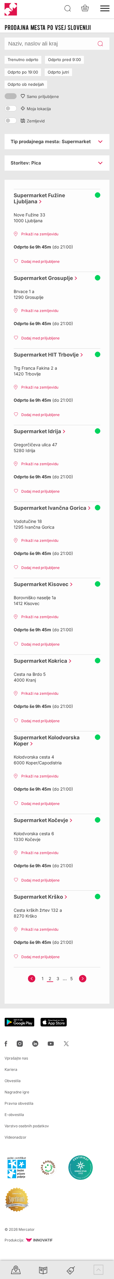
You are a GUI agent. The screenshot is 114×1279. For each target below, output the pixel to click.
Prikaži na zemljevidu (39, 234)
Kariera (11, 1069)
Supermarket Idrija (36, 431)
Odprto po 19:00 (23, 72)
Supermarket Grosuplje (42, 278)
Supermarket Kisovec (39, 584)
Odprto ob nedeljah (26, 84)
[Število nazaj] (31, 978)
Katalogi (43, 1270)
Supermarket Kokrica (39, 661)
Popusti (71, 1270)
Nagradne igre (17, 1092)
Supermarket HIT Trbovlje (45, 355)
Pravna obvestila (19, 1103)
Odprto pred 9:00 (64, 59)
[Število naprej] (82, 978)
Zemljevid (36, 120)
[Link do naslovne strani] (11, 9)
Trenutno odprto (23, 59)
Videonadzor (15, 1137)
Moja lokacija (39, 108)
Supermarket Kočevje (39, 820)
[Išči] (67, 8)
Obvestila (13, 1080)
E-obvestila (14, 1114)
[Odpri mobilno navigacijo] (104, 7)
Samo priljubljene (43, 96)
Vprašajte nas (16, 1058)
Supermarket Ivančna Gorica (48, 508)
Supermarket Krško (37, 897)
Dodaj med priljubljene (40, 261)
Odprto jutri (58, 72)
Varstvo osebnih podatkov (27, 1126)
